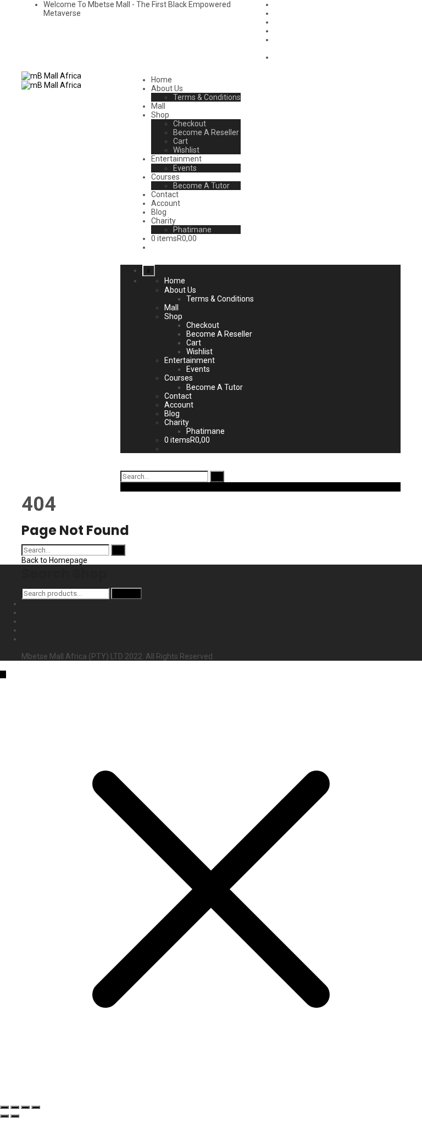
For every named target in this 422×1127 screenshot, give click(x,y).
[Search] (217, 476)
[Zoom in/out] (35, 1107)
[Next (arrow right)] (14, 1116)
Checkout (189, 123)
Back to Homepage (54, 560)
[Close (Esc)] (4, 1107)
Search (126, 593)
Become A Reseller (206, 132)
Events (185, 168)
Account (165, 203)
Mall (158, 106)
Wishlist (186, 150)
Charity (163, 220)
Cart (180, 141)
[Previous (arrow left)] (4, 1116)
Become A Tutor (201, 185)
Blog (158, 212)
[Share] (14, 1107)
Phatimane (192, 229)
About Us (167, 88)
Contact (165, 194)
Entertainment (176, 158)
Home (161, 79)
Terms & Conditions (207, 97)
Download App (145, 486)
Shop (160, 114)
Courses (165, 176)
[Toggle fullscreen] (25, 1107)
